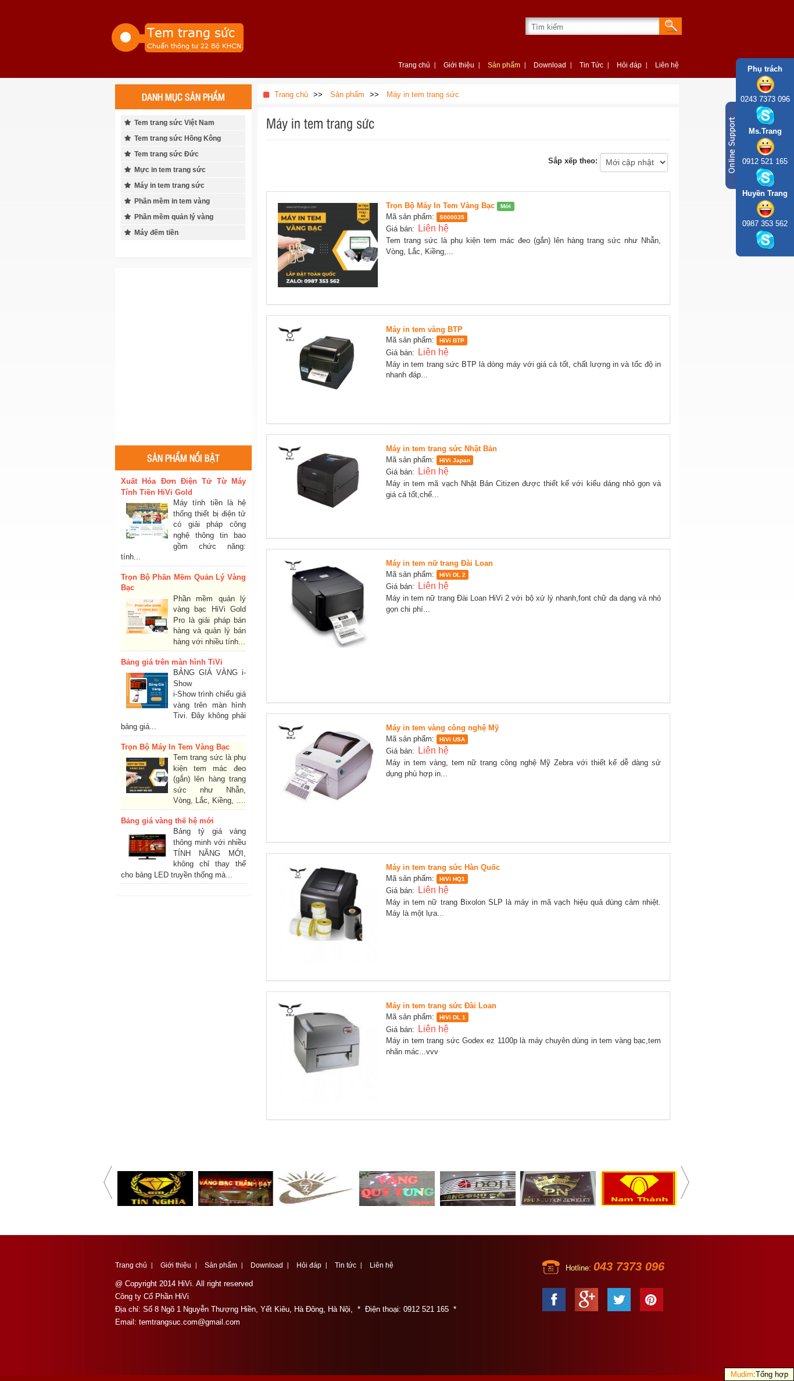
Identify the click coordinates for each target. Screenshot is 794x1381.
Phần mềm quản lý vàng (172, 217)
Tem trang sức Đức (165, 154)
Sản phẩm (504, 65)
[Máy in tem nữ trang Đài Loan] (331, 625)
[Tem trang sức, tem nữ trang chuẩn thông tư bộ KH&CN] (199, 36)
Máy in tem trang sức (168, 185)
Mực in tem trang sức (168, 170)
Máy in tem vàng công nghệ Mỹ (442, 727)
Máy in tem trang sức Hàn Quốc (443, 867)
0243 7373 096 (765, 99)
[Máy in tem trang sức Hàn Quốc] (331, 916)
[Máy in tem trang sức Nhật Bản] (331, 485)
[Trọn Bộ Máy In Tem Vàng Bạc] (331, 247)
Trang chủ (414, 65)
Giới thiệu (459, 65)
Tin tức (345, 1265)
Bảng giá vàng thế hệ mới (167, 820)
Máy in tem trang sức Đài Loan (441, 1005)
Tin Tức (591, 65)
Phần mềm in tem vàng (170, 201)
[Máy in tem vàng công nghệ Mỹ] (331, 777)
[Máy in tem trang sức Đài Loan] (331, 1055)
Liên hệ (667, 65)
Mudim (742, 1374)
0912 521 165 (765, 161)
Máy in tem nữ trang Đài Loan (439, 563)
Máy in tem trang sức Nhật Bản (441, 448)
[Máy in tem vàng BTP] (331, 369)
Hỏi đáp (629, 65)
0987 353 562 (765, 223)
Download (550, 65)
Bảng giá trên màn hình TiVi (172, 662)
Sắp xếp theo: (573, 160)
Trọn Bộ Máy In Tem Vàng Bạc (440, 205)
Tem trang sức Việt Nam (172, 123)
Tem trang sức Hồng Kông (176, 138)
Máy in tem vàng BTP (424, 329)
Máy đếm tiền (154, 233)
